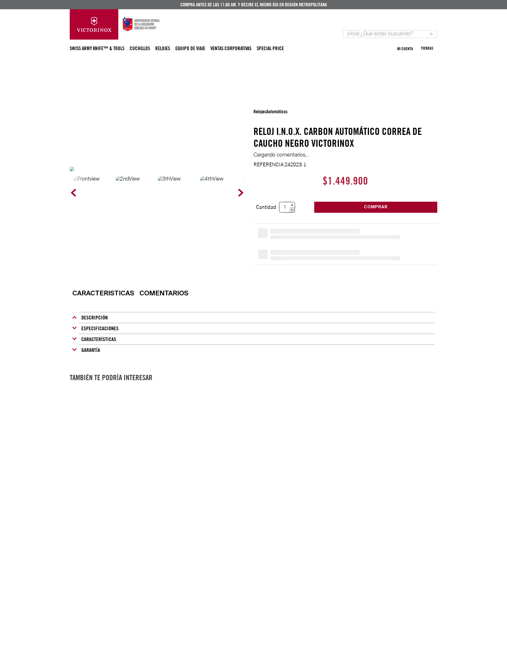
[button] (103, 294)
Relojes (259, 111)
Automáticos (277, 111)
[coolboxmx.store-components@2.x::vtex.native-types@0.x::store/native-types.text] (115, 38)
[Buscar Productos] (430, 34)
